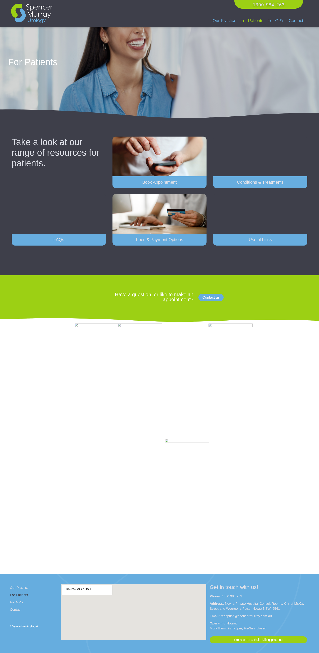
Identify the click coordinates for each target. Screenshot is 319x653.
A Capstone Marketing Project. (24, 626)
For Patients (251, 20)
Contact (296, 20)
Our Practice (224, 20)
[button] (268, 4)
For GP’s (275, 20)
